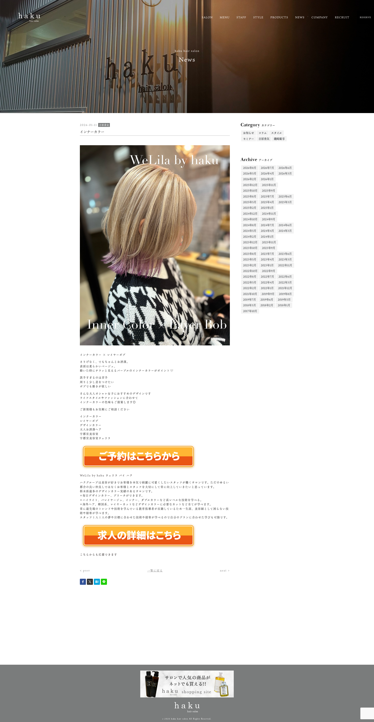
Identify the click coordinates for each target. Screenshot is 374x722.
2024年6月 (285, 225)
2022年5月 (249, 282)
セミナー (248, 139)
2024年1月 (267, 236)
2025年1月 (267, 208)
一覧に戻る (155, 570)
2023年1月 (267, 265)
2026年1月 (267, 179)
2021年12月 (285, 288)
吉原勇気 (263, 139)
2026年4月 (267, 173)
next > (225, 570)
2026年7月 (267, 168)
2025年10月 (250, 190)
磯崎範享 (279, 139)
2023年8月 (249, 254)
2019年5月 (284, 299)
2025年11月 (269, 185)
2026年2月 (249, 179)
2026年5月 (249, 173)
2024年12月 (250, 213)
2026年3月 (285, 173)
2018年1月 (284, 305)
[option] (155, 245)
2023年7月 (267, 254)
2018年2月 (266, 305)
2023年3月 (285, 259)
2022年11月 (285, 265)
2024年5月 (249, 231)
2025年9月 (268, 190)
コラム (262, 133)
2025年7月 (267, 196)
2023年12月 (250, 242)
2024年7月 (267, 225)
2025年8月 (249, 196)
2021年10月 (250, 294)
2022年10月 (250, 271)
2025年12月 (250, 185)
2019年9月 (268, 294)
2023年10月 (250, 248)
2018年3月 (249, 305)
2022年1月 (267, 288)
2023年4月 (267, 259)
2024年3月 (285, 231)
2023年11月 (269, 242)
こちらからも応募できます (98, 554)
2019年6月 (266, 299)
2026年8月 (249, 168)
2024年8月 (249, 225)
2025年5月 (249, 202)
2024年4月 (267, 231)
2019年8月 (285, 294)
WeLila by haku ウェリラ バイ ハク (106, 475)
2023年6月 (285, 254)
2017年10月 (250, 311)
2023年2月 (249, 265)
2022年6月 (285, 276)
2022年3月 (285, 282)
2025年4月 (267, 202)
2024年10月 (250, 219)
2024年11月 (269, 213)
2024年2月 (249, 236)
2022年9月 (268, 271)
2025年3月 (285, 202)
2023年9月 (268, 248)
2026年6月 (285, 168)
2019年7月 (249, 299)
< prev (85, 570)
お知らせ (248, 133)
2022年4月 (267, 282)
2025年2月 (249, 208)
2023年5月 (249, 259)
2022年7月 (267, 276)
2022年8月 (249, 276)
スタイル (276, 133)
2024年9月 (268, 219)
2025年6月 (285, 196)
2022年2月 (249, 288)
